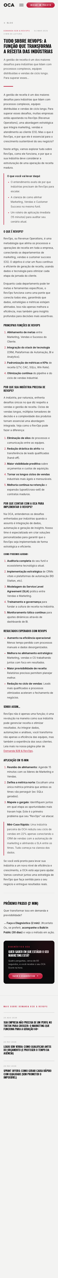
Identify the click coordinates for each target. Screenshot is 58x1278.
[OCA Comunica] (9, 5)
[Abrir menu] (21, 5)
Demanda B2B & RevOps (18, 750)
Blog (10, 23)
